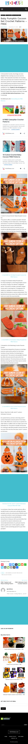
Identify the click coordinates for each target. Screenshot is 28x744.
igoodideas (4, 26)
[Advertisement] (14, 58)
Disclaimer (20, 736)
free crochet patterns (6, 574)
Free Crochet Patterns (16, 15)
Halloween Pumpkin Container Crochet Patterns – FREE (14, 694)
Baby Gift (3, 15)
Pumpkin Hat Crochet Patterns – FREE (14, 664)
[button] (26, 9)
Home (6, 736)
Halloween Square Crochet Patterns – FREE (14, 679)
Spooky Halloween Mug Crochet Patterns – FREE (14, 649)
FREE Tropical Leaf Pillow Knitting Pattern (7, 583)
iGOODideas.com (14, 732)
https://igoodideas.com (11, 591)
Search (25, 724)
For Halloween (8, 15)
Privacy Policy (12, 736)
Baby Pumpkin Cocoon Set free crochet (14, 572)
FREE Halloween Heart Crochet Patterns (21, 583)
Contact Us (14, 738)
